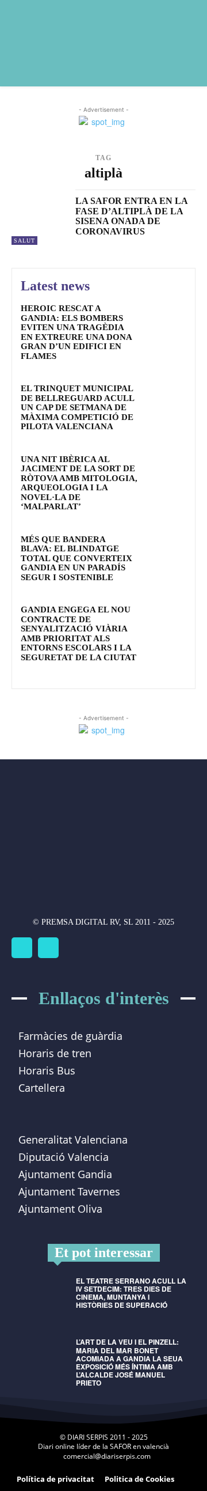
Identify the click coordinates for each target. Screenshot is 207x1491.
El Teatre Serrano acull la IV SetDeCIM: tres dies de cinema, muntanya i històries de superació (131, 1293)
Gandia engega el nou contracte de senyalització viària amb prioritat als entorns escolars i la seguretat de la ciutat (78, 633)
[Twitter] (48, 947)
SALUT (24, 240)
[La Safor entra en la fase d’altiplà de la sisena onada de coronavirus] (39, 217)
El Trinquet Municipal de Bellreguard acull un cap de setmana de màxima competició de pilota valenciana (78, 407)
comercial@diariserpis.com (107, 1456)
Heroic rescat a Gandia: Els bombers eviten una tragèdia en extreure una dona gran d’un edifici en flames (76, 332)
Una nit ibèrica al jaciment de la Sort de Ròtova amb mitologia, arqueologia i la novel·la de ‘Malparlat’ (79, 483)
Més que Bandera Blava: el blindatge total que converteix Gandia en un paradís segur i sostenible (76, 558)
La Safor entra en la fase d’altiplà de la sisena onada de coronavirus (131, 216)
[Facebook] (22, 947)
